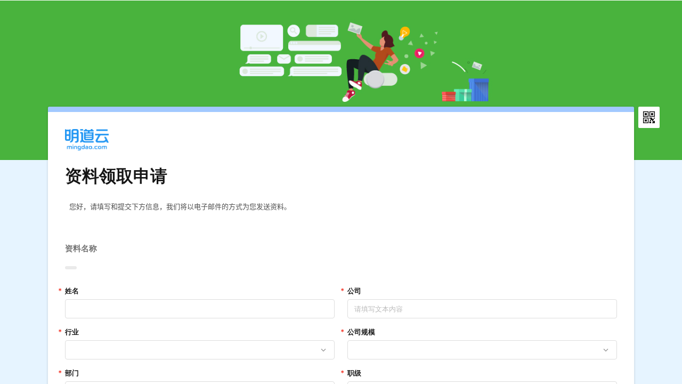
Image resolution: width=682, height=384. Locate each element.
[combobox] (193, 350)
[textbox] (341, 212)
